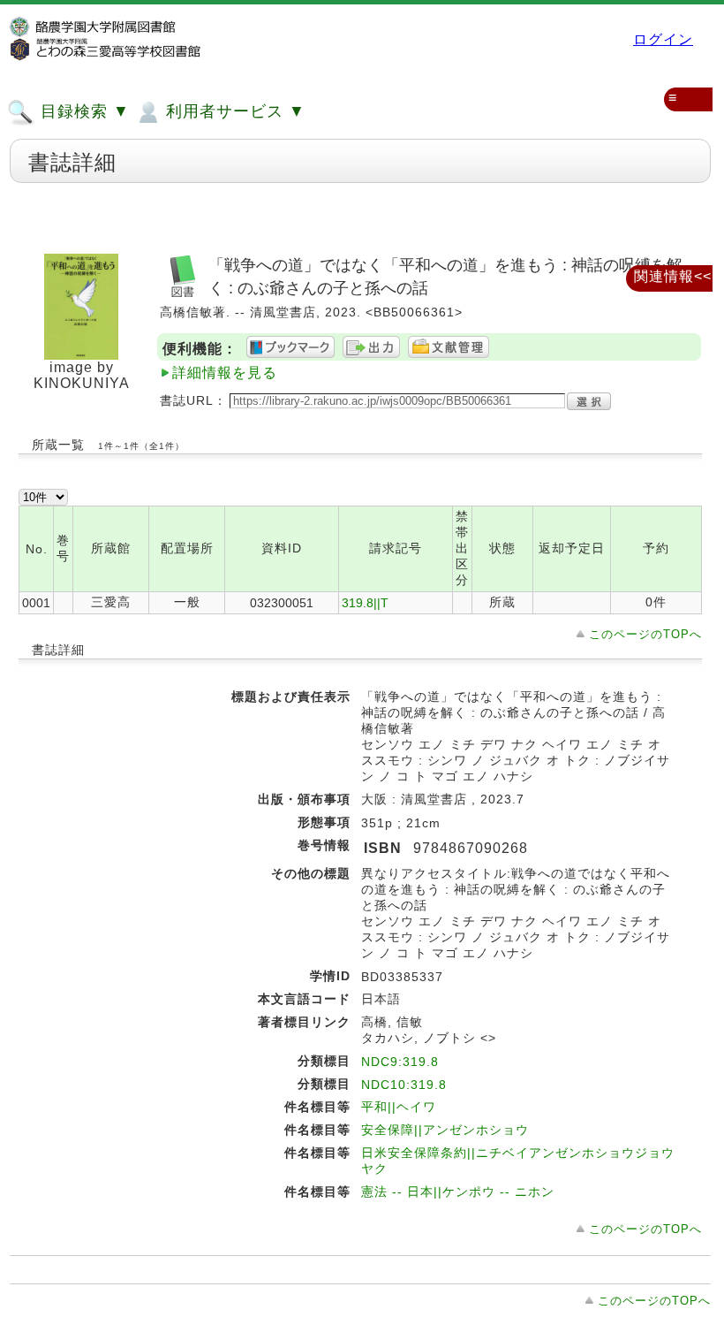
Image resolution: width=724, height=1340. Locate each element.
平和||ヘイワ (398, 1107)
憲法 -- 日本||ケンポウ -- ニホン (457, 1191)
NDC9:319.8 (400, 1061)
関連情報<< (673, 276)
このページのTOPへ (645, 634)
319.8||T (365, 603)
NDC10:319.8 (404, 1084)
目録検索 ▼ (82, 111)
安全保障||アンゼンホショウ (445, 1130)
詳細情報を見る (224, 372)
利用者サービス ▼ (233, 111)
